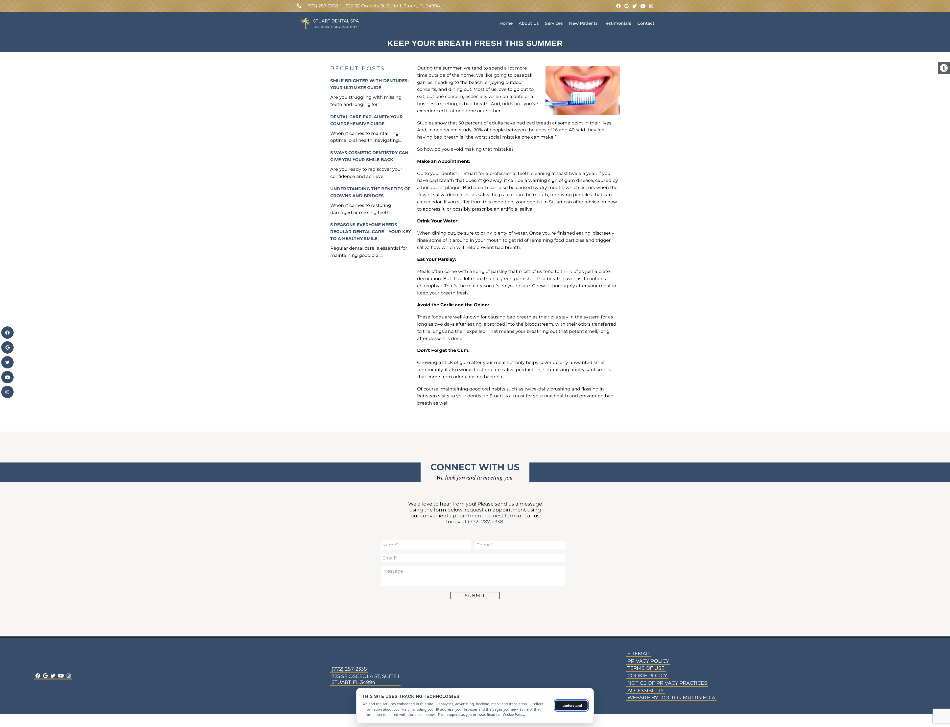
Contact (645, 23)
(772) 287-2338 (322, 6)
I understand (571, 705)
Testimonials (617, 23)
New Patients (583, 23)
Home (506, 23)
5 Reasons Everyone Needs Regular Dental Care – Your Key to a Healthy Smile (370, 231)
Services (554, 23)
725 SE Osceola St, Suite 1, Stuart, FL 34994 (392, 6)
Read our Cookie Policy (505, 714)
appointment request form (483, 516)
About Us (529, 23)
